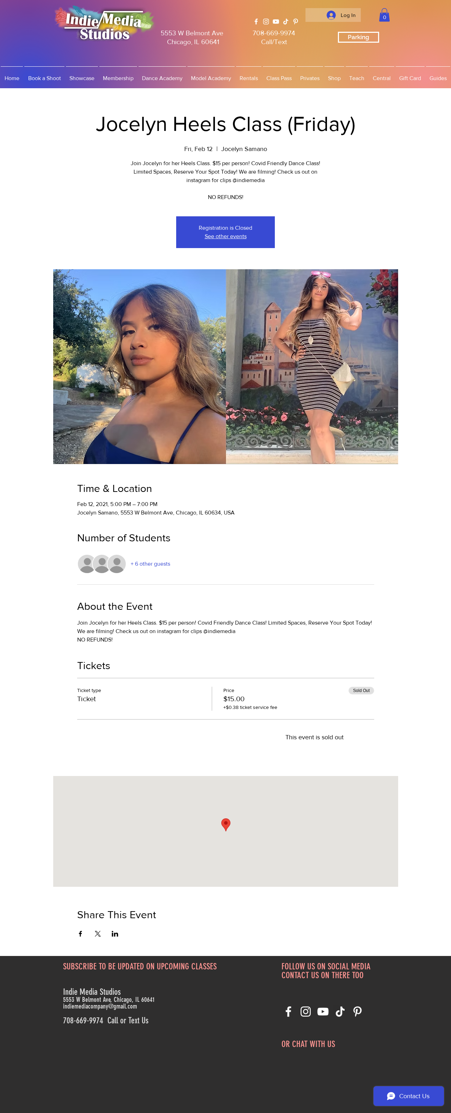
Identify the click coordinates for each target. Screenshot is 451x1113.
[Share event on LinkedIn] (115, 934)
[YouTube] (276, 21)
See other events (226, 236)
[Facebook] (256, 21)
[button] (384, 15)
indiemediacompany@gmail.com (100, 1006)
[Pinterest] (295, 21)
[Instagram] (266, 21)
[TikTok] (286, 21)
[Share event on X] (97, 934)
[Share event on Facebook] (80, 934)
